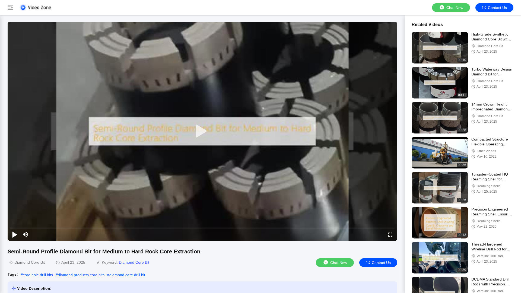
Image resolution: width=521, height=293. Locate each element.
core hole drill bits (38, 275)
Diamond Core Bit (134, 262)
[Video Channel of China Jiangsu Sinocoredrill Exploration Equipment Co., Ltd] (35, 7)
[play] (202, 131)
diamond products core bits (81, 275)
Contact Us (497, 7)
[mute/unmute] (25, 234)
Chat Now (454, 7)
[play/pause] (14, 234)
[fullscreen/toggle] (390, 234)
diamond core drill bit (127, 275)
